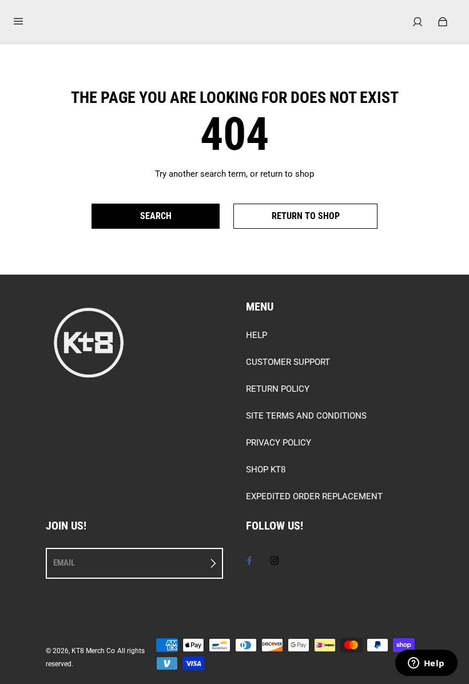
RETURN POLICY (277, 389)
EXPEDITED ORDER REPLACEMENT (314, 496)
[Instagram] (274, 560)
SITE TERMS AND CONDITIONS (306, 416)
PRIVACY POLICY (278, 443)
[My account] (417, 21)
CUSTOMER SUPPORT (288, 362)
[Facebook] (249, 560)
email (64, 563)
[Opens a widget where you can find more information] (426, 664)
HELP (256, 335)
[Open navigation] (26, 21)
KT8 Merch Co (93, 651)
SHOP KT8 (265, 469)
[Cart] (442, 21)
